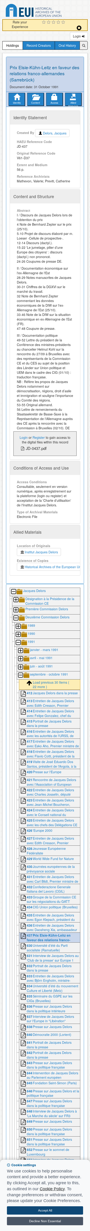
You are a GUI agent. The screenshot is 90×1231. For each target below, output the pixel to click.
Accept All (45, 1210)
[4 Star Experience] (59, 22)
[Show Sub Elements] (15, 600)
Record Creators (39, 45)
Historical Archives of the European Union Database (46, 11)
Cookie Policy (52, 1189)
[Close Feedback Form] (79, 28)
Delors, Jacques (54, 133)
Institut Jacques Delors (41, 552)
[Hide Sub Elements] (13, 592)
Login (77, 36)
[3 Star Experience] (54, 22)
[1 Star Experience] (44, 22)
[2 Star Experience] (49, 22)
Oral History (67, 45)
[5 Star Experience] (63, 22)
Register (39, 437)
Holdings (12, 45)
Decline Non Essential (45, 1221)
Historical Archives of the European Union (54, 566)
